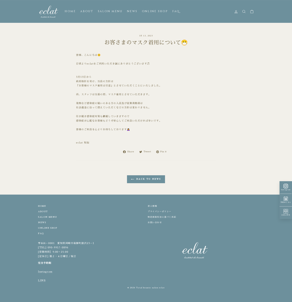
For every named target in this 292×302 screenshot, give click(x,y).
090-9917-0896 (58, 247)
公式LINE (285, 215)
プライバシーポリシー (159, 212)
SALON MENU (110, 11)
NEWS (132, 11)
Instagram (45, 272)
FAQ (175, 11)
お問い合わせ (155, 222)
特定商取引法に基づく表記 (162, 217)
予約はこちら (285, 202)
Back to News (148, 179)
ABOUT (86, 11)
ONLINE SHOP (155, 11)
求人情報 (152, 206)
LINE (42, 280)
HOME (70, 11)
